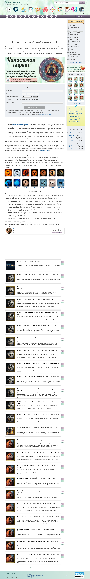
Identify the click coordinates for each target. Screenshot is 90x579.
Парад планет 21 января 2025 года (28, 261)
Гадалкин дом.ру (11, 573)
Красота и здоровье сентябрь (76, 113)
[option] (8, 11)
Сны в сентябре (72, 122)
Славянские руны (74, 37)
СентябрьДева (81, 88)
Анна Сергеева (17, 229)
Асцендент (52, 187)
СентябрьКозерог (70, 101)
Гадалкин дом (13, 2)
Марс (26, 177)
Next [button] (86, 9)
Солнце (8, 177)
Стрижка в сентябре (74, 114)
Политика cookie (31, 576)
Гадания (8, 13)
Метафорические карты (76, 54)
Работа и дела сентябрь (74, 118)
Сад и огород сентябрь (74, 121)
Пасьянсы (45, 13)
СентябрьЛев (75, 88)
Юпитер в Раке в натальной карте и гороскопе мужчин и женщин (38, 376)
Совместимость (74, 13)
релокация (32, 213)
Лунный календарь (81, 13)
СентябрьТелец (75, 82)
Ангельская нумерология (76, 58)
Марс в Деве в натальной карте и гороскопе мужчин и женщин (37, 503)
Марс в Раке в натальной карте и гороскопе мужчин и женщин (37, 542)
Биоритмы (73, 52)
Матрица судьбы (52, 13)
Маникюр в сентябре (74, 116)
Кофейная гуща (67, 13)
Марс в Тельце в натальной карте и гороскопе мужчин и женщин (38, 554)
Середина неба (61, 187)
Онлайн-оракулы (74, 46)
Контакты (29, 573)
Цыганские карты (74, 36)
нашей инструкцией (44, 150)
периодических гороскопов (50, 139)
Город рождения (10, 102)
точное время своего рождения (20, 124)
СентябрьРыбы (81, 101)
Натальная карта (60, 13)
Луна (17, 177)
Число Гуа (72, 51)
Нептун (17, 187)
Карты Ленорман (74, 30)
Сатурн (60, 177)
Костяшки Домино (75, 39)
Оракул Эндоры (74, 34)
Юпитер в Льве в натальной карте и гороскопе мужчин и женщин (38, 363)
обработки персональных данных (45, 114)
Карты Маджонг (74, 44)
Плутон (25, 187)
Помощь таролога (80, 16)
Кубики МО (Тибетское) (76, 41)
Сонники (23, 13)
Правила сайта (30, 574)
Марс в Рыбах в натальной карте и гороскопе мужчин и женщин (38, 440)
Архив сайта (30, 578)
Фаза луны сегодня (73, 111)
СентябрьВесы (70, 94)
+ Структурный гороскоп (76, 103)
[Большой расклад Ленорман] (76, 68)
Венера (34, 177)
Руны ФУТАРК (73, 29)
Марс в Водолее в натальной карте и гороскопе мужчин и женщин (38, 452)
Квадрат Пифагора (74, 49)
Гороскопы (16, 13)
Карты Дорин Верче (75, 32)
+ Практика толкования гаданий (76, 62)
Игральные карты (74, 27)
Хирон (34, 187)
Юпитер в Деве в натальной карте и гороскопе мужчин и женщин (38, 350)
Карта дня (72, 25)
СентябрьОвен (70, 82)
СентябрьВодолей (75, 101)
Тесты (31, 13)
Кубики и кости (74, 43)
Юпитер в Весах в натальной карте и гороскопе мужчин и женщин (38, 338)
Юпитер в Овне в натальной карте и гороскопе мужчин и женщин (38, 414)
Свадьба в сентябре (73, 119)
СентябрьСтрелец (81, 94)
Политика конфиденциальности (35, 575)
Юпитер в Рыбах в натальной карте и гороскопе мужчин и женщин (38, 274)
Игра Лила (72, 59)
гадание (13, 226)
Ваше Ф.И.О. (9, 90)
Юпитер (52, 177)
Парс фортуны (43, 187)
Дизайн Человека (74, 56)
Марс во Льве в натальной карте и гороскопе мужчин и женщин (38, 516)
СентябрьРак (70, 88)
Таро (38, 13)
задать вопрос (57, 232)
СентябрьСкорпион (75, 94)
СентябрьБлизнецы (81, 82)
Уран (8, 187)
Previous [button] (4, 9)
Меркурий (43, 177)
